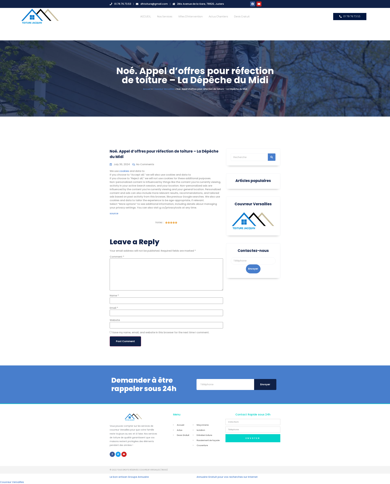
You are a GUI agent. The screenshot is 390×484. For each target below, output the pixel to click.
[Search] (271, 157)
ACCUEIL (145, 16)
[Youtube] (259, 4)
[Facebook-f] (112, 454)
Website (115, 320)
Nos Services (164, 16)
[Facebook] (252, 4)
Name (114, 295)
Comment (117, 257)
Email (114, 308)
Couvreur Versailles (163, 89)
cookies (124, 171)
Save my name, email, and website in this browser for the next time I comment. (160, 332)
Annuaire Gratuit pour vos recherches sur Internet (227, 477)
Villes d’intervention (190, 16)
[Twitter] (118, 454)
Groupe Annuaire (138, 477)
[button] (349, 16)
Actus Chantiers (218, 16)
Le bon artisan (118, 477)
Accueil (147, 89)
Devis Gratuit (242, 16)
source (114, 213)
